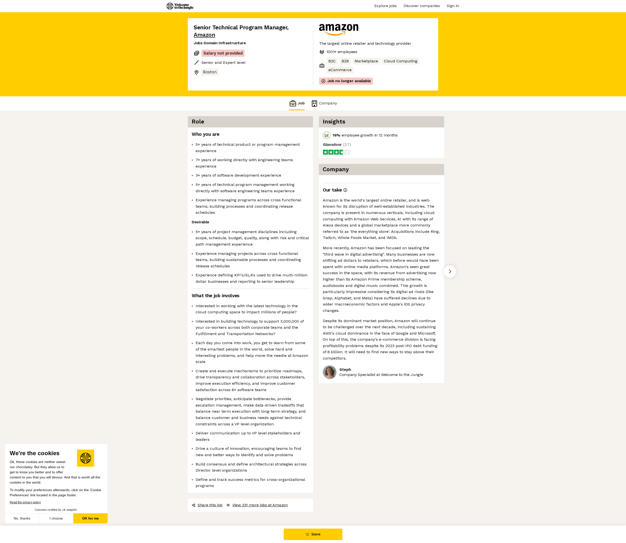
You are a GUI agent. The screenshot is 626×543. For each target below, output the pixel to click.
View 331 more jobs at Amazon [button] (260, 505)
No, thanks (22, 518)
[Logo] (180, 6)
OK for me (90, 518)
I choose (56, 518)
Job (301, 103)
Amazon (204, 35)
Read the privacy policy (25, 502)
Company (328, 103)
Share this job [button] (210, 505)
